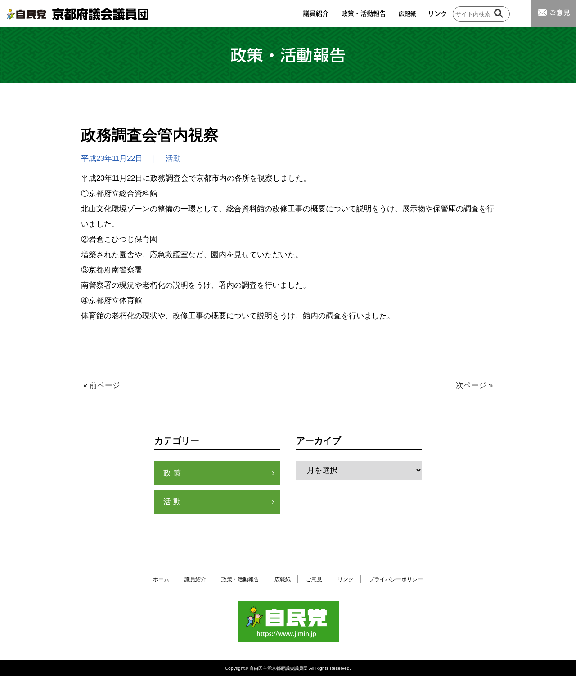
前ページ (105, 385)
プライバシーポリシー (396, 579)
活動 (173, 502)
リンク (346, 579)
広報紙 (282, 579)
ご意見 (314, 579)
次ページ (471, 385)
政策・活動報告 (240, 579)
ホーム (161, 579)
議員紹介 (195, 579)
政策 (173, 473)
